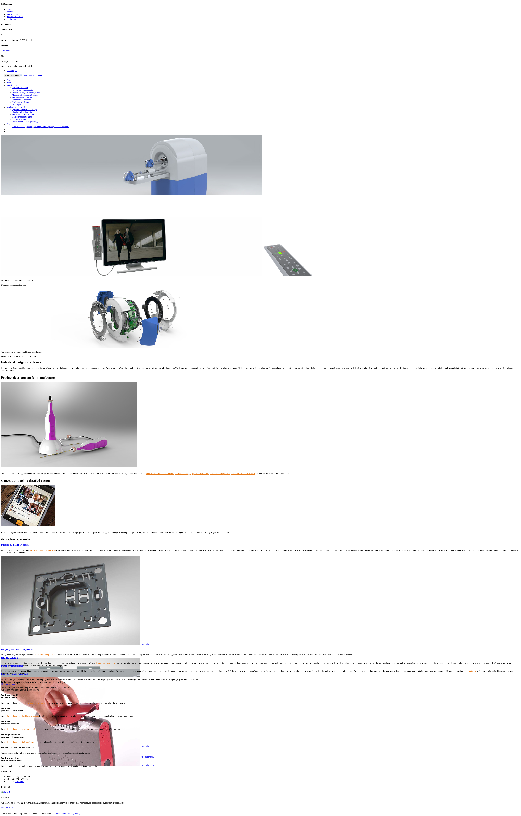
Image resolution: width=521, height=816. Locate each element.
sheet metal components (220, 473)
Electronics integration (21, 100)
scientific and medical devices (34, 703)
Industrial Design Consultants (14, 674)
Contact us (11, 19)
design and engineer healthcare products (21, 716)
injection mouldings (200, 473)
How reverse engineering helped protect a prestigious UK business (40, 126)
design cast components (106, 663)
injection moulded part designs (43, 550)
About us (10, 12)
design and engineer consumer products (21, 729)
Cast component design (22, 117)
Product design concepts (22, 90)
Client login (12, 70)
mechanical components (44, 655)
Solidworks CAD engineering (25, 122)
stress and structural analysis (243, 473)
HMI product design (20, 102)
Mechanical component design (25, 95)
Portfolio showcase (15, 16)
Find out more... (147, 644)
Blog (9, 124)
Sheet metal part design (22, 112)
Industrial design (14, 14)
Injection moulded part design (24, 109)
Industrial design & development (26, 92)
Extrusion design (19, 119)
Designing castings (9, 657)
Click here (5, 50)
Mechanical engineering (22, 97)
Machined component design (24, 114)
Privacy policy (74, 813)
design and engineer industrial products (21, 742)
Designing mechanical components (17, 649)
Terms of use (60, 813)
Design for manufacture (12, 666)
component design (183, 473)
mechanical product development (160, 473)
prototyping (472, 671)
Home (9, 9)
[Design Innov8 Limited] (31, 75)
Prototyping (17, 104)
